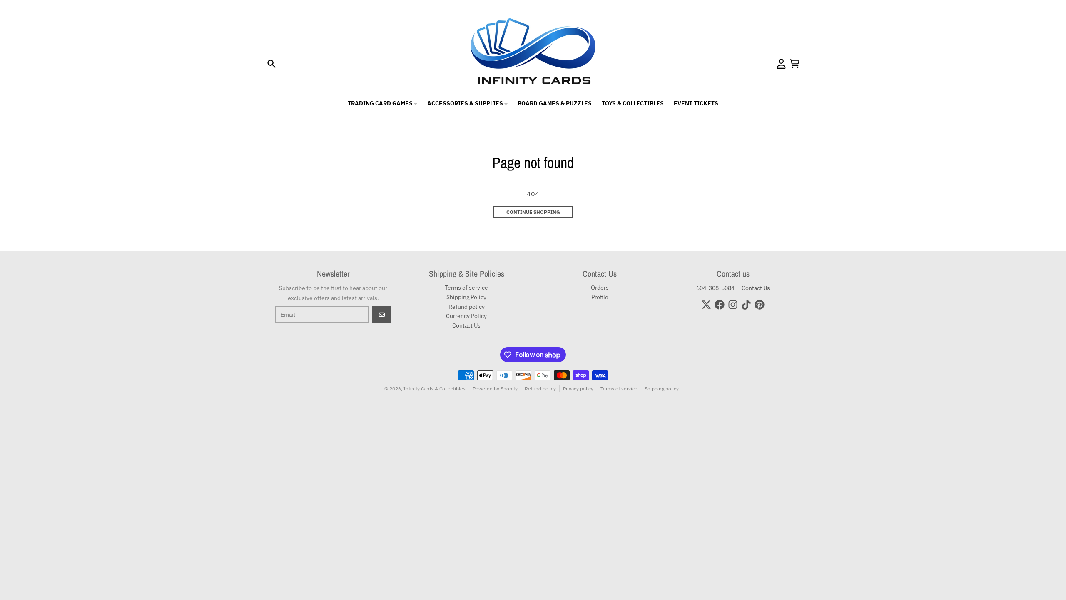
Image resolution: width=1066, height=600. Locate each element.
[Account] (781, 64)
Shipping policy (662, 388)
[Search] (271, 64)
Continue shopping (533, 212)
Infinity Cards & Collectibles (434, 388)
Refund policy (540, 388)
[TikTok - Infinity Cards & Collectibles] (746, 305)
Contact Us (756, 288)
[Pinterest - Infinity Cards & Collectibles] (760, 305)
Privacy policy (578, 388)
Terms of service (619, 388)
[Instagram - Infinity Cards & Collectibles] (733, 305)
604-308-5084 (715, 288)
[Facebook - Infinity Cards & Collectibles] (720, 305)
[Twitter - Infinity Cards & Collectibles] (706, 305)
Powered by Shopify (495, 388)
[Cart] (795, 64)
